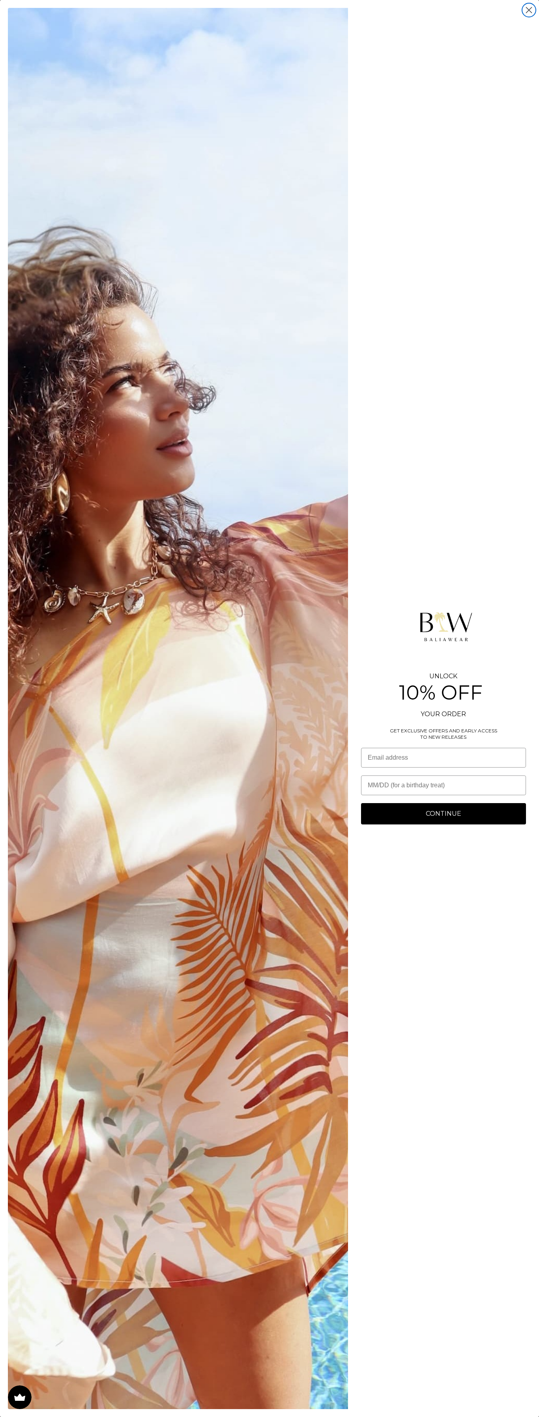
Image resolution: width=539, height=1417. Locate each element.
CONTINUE (443, 813)
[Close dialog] (529, 10)
